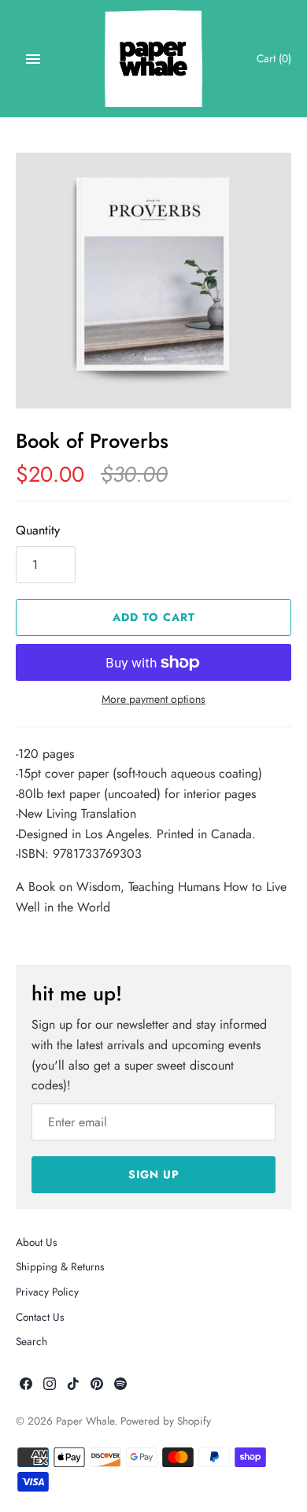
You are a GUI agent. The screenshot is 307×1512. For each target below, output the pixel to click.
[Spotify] (120, 1386)
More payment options (153, 699)
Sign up (153, 1174)
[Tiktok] (73, 1386)
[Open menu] (33, 59)
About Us (36, 1242)
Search (31, 1341)
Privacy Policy (47, 1291)
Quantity (38, 530)
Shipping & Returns (60, 1266)
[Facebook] (26, 1386)
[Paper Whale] (154, 58)
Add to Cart (154, 617)
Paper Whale (85, 1421)
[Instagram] (49, 1386)
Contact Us (40, 1317)
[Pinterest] (97, 1386)
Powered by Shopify (165, 1421)
